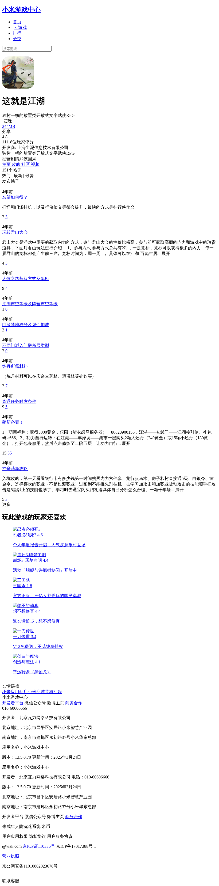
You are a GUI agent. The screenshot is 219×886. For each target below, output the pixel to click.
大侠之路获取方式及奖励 (25, 278)
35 (9, 453)
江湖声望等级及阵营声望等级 (30, 303)
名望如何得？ (15, 197)
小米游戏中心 (21, 9)
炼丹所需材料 (15, 366)
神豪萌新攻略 (15, 468)
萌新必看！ (13, 422)
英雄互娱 (53, 691)
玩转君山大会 (15, 232)
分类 (17, 38)
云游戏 (20, 27)
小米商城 (36, 691)
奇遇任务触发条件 (19, 401)
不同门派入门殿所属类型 (25, 345)
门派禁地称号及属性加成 (25, 324)
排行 (17, 33)
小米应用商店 (15, 691)
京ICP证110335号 (39, 846)
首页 (17, 22)
